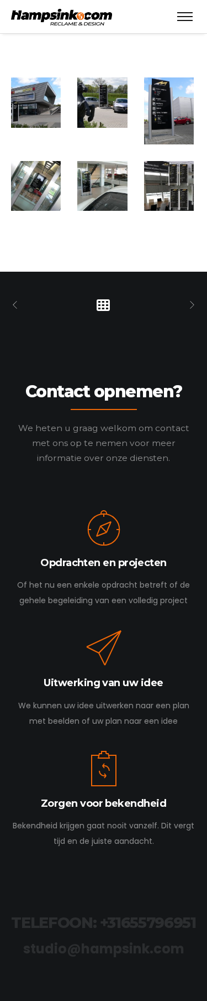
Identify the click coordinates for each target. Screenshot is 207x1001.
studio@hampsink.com (103, 949)
